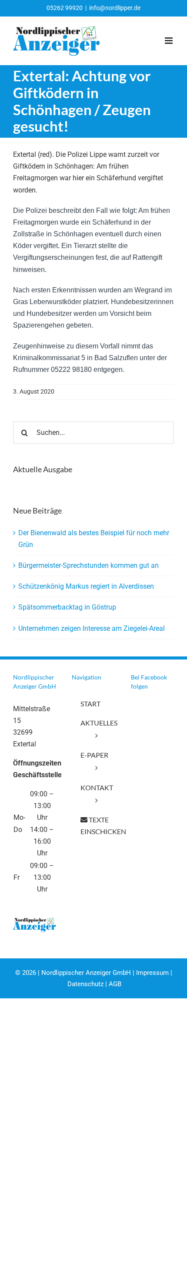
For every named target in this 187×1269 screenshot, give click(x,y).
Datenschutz (85, 984)
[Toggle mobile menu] (169, 40)
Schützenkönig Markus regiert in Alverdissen (86, 586)
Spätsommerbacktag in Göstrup (67, 607)
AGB (115, 984)
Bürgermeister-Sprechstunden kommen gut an (88, 565)
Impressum (152, 973)
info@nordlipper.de (114, 7)
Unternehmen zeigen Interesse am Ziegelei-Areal (91, 628)
